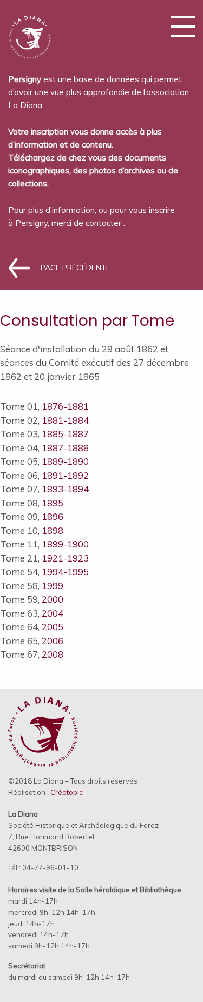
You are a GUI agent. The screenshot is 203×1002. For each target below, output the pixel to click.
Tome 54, (44, 571)
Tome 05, (44, 461)
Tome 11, (44, 544)
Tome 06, (44, 475)
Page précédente (75, 267)
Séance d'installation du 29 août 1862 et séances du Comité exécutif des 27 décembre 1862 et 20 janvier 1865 (94, 362)
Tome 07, (44, 489)
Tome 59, (31, 599)
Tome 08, (31, 503)
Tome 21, (44, 558)
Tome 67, (31, 654)
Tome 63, (31, 613)
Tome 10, (31, 530)
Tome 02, (44, 420)
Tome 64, (31, 626)
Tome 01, (44, 406)
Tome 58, (31, 585)
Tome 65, (31, 640)
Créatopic (66, 792)
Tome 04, (44, 447)
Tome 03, (44, 433)
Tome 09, (31, 516)
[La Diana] (29, 33)
